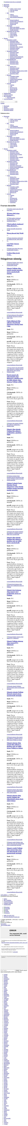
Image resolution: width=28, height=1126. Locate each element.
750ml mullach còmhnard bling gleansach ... (15, 225)
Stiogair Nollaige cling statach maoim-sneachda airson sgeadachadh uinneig (15, 271)
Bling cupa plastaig (14, 27)
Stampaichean (13, 90)
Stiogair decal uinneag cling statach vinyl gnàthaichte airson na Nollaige (14, 592)
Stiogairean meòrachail (15, 58)
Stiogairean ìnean (14, 62)
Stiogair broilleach (14, 20)
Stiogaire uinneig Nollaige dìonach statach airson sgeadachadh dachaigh (15, 693)
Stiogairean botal (14, 49)
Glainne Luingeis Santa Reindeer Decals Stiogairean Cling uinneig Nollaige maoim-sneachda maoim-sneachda (15, 486)
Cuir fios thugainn (8, 99)
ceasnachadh (10, 312)
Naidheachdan (7, 93)
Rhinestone (6, 6)
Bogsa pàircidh (13, 89)
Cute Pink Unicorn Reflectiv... (13, 244)
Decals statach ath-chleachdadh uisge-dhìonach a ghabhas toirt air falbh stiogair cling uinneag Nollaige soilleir (15, 378)
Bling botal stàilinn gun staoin (17, 28)
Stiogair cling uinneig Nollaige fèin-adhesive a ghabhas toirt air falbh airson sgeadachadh (14, 540)
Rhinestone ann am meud (13, 31)
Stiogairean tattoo (14, 63)
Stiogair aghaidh (14, 23)
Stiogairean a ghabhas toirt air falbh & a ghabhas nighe (18, 71)
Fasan (8, 18)
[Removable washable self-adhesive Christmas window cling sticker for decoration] (15, 534)
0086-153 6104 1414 (9, 915)
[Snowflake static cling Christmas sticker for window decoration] (15, 265)
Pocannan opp (13, 87)
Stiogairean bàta (14, 55)
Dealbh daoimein (14, 30)
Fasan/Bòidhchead (11, 59)
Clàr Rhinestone (14, 16)
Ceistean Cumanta (8, 94)
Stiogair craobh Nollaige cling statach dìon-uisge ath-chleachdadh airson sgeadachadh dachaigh (14, 850)
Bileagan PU (13, 82)
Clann (8, 65)
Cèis (11, 86)
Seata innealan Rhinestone (16, 17)
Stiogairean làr (13, 45)
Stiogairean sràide (14, 52)
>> (8, 894)
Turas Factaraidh (11, 97)
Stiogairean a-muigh (12, 51)
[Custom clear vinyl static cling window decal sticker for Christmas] (15, 587)
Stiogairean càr (13, 54)
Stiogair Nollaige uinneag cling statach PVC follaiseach (15, 642)
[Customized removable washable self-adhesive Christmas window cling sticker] (15, 426)
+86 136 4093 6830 (5, 925)
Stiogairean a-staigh (11, 39)
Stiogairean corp (14, 61)
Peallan (12, 37)
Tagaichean (13, 92)
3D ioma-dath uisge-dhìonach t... (13, 214)
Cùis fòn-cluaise (14, 10)
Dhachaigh (6, 4)
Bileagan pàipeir (14, 80)
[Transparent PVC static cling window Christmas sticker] (15, 638)
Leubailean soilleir (14, 76)
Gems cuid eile (13, 35)
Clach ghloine (13, 34)
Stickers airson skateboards (16, 56)
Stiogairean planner (14, 48)
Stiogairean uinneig (14, 42)
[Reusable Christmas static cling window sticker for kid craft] (15, 792)
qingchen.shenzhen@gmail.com (11, 917)
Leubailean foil (13, 78)
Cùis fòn (12, 11)
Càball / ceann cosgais (15, 8)
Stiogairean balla (14, 41)
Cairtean (12, 85)
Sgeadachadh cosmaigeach (16, 21)
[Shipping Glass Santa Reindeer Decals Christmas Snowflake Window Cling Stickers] (15, 480)
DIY (8, 13)
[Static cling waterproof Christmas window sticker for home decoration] (15, 689)
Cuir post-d (3, 923)
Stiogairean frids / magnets (16, 47)
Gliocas (12, 14)
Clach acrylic (13, 32)
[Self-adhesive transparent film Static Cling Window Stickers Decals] (15, 318)
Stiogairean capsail (14, 68)
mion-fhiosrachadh (17, 312)
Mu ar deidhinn (7, 96)
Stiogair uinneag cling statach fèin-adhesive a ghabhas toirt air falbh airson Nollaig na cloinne (15, 745)
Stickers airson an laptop (16, 44)
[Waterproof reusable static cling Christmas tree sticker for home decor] (15, 845)
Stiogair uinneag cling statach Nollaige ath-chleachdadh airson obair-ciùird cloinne (15, 798)
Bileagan (9, 75)
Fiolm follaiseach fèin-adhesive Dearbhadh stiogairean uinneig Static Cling (15, 323)
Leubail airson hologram (16, 79)
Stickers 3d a (13, 66)
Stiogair (6, 38)
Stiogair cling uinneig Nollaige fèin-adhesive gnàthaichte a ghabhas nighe (14, 431)
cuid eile (9, 83)
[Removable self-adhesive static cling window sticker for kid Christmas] (15, 740)
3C (7, 7)
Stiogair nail (13, 24)
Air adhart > (5, 894)
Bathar (5, 899)
